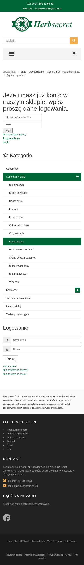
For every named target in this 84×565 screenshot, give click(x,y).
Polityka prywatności (18, 433)
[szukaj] (74, 40)
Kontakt (27, 8)
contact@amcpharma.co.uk (23, 486)
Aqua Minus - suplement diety (63, 71)
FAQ (9, 448)
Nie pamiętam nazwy (14, 134)
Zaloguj (10, 358)
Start (23, 71)
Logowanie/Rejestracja (48, 8)
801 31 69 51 (46, 3)
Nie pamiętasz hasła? (15, 374)
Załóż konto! (10, 366)
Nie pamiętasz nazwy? (15, 370)
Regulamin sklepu (17, 429)
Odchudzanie (36, 71)
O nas (10, 445)
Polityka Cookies (16, 437)
